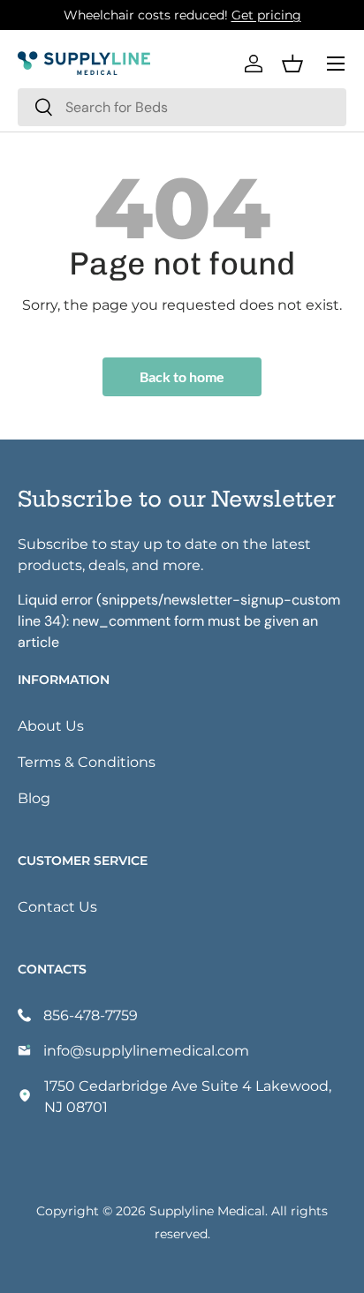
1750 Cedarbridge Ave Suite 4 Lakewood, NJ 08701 (187, 1096)
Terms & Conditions (86, 761)
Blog (34, 797)
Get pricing (266, 14)
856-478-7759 (90, 1014)
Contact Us (57, 906)
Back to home (182, 376)
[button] (292, 63)
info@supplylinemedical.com (146, 1050)
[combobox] (182, 107)
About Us (51, 725)
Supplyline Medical (207, 1210)
